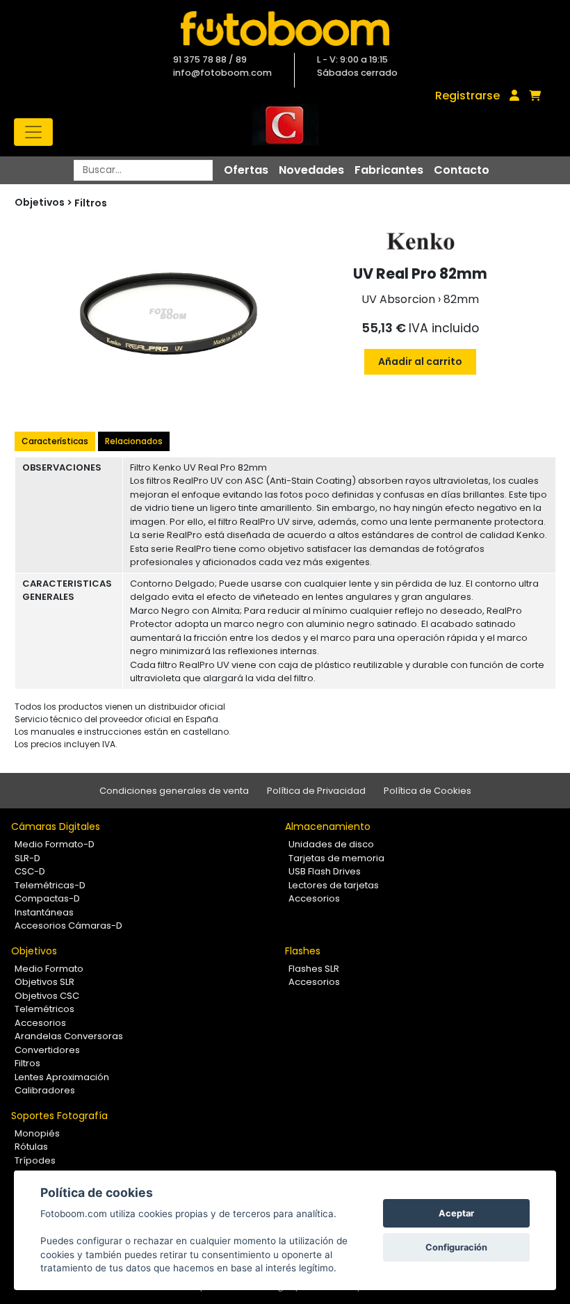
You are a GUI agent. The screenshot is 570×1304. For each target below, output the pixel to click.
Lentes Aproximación (62, 1077)
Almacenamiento (327, 826)
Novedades (311, 170)
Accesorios (314, 898)
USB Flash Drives (324, 871)
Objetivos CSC (47, 995)
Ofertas (246, 170)
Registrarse (467, 96)
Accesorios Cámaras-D (68, 925)
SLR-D (27, 858)
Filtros (90, 203)
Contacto (461, 170)
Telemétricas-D (50, 885)
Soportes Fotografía (59, 1116)
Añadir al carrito (420, 361)
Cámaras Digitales (55, 826)
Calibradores (45, 1090)
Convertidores (47, 1050)
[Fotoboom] (285, 28)
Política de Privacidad (316, 790)
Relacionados (134, 441)
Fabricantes (389, 170)
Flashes (302, 951)
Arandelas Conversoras (69, 1036)
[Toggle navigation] (33, 132)
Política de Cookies (427, 790)
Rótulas (31, 1146)
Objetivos (34, 951)
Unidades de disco (331, 844)
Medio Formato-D (55, 844)
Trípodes (35, 1160)
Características (55, 441)
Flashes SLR (313, 968)
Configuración (456, 1247)
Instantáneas (44, 912)
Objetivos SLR (44, 981)
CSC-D (30, 871)
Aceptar (456, 1213)
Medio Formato (49, 968)
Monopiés (37, 1133)
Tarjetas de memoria (336, 858)
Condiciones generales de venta (174, 790)
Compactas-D (47, 898)
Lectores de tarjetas (333, 885)
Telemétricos (44, 1009)
